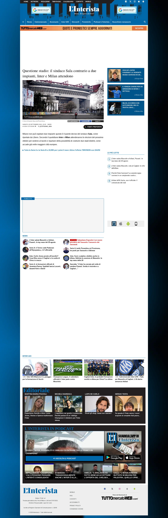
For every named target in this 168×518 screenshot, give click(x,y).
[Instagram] (134, 1)
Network (34, 1)
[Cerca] (145, 22)
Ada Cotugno (29, 126)
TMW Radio (56, 1)
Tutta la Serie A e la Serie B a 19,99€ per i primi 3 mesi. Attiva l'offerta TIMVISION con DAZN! (62, 150)
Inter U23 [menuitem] (65, 22)
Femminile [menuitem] (86, 22)
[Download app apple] (138, 1)
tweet (97, 121)
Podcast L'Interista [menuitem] (101, 22)
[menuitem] (23, 22)
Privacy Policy (75, 505)
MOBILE (88, 1)
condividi (85, 121)
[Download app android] (143, 1)
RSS (71, 495)
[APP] (114, 224)
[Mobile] (136, 224)
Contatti (73, 499)
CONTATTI (79, 1)
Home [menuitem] (29, 22)
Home (26, 1)
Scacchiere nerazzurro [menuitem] (121, 22)
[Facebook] (126, 1)
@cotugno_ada (45, 126)
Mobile (72, 492)
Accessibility (75, 502)
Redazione (45, 1)
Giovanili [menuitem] (75, 22)
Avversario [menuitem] (54, 22)
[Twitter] (130, 1)
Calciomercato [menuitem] (41, 22)
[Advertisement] (125, 324)
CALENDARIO (68, 1)
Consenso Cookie (76, 509)
